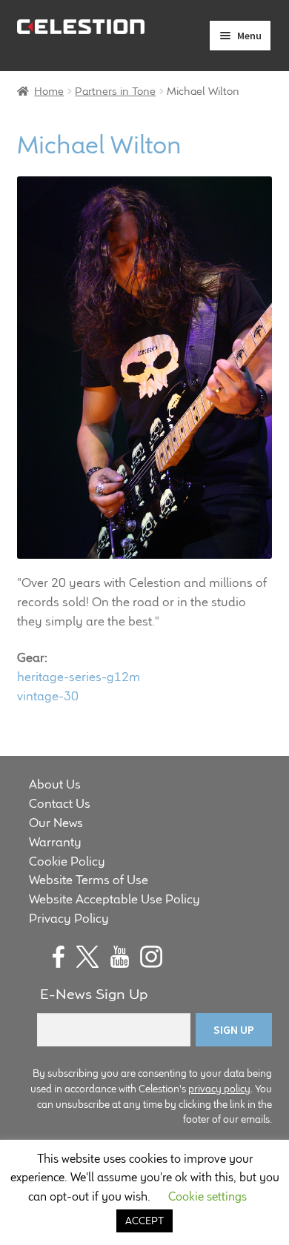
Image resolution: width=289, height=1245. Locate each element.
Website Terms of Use (88, 880)
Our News (56, 822)
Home (49, 91)
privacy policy (219, 1088)
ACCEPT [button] (144, 1220)
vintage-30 (48, 696)
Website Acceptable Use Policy (114, 899)
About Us (55, 784)
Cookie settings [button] (207, 1196)
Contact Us (59, 803)
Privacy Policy (69, 918)
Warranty (55, 842)
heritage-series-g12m (78, 676)
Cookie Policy (67, 861)
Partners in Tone (115, 91)
